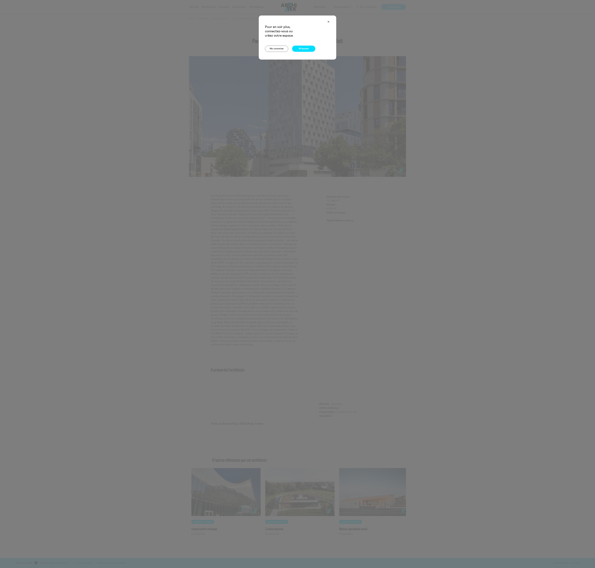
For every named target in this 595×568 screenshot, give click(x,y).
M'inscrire (304, 49)
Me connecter (277, 49)
